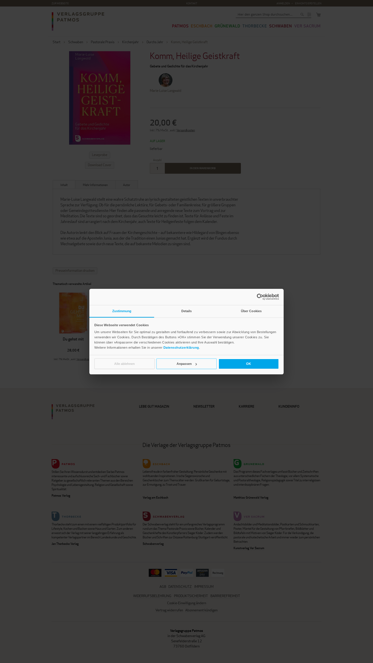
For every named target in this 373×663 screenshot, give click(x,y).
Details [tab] (186, 311)
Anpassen (184, 364)
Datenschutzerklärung (181, 347)
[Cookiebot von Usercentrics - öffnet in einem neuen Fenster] (260, 297)
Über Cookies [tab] (251, 311)
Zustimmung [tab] (121, 311)
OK (248, 364)
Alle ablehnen (124, 364)
